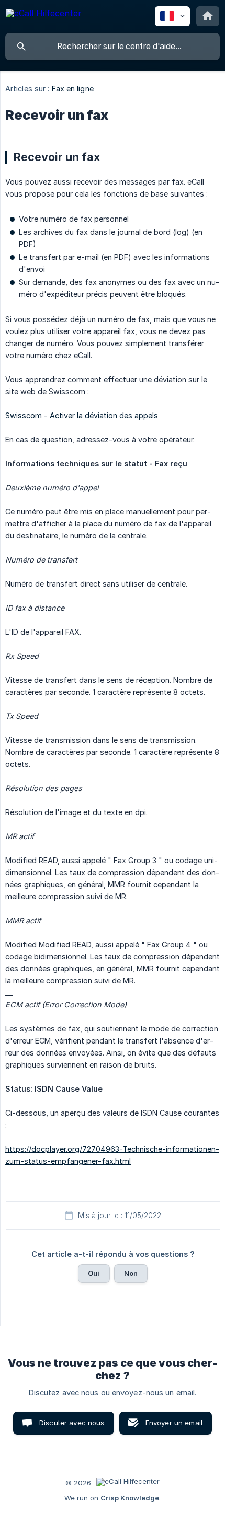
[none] (44, 15)
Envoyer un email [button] (174, 1422)
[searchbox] (112, 46)
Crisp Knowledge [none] (129, 1498)
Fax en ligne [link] (73, 88)
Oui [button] (93, 1273)
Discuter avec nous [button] (72, 1422)
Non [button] (131, 1273)
